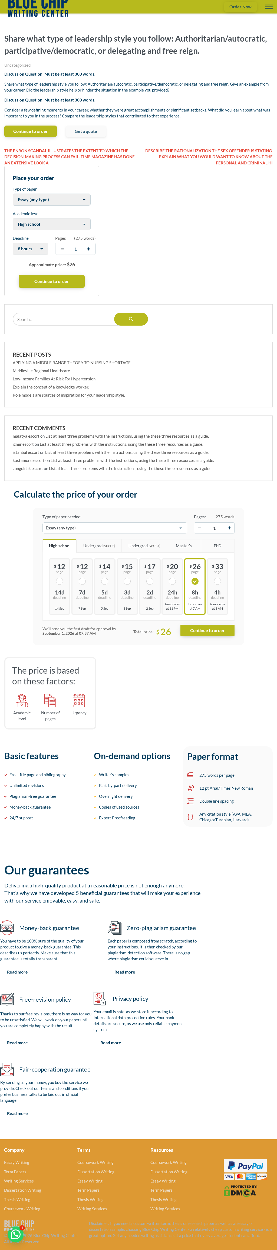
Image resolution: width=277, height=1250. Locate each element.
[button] (16, 1234)
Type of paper (25, 189)
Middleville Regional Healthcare (41, 370)
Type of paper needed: (61, 516)
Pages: (200, 516)
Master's (184, 545)
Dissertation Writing (22, 1190)
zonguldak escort (28, 468)
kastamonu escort (29, 460)
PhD (217, 545)
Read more (17, 971)
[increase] (88, 249)
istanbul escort (26, 452)
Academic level (26, 213)
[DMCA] (240, 1190)
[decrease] (62, 249)
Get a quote (86, 131)
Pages (60, 238)
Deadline (21, 238)
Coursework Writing (22, 1208)
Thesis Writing (17, 1199)
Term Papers (15, 1171)
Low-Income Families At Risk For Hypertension (54, 378)
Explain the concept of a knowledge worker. (51, 386)
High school (60, 545)
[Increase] (229, 528)
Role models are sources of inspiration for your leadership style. (69, 395)
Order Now (240, 6)
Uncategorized (17, 65)
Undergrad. (99, 545)
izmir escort (23, 444)
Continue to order (30, 131)
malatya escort (26, 436)
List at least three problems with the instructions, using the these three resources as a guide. (127, 436)
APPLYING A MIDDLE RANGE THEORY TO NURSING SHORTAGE (72, 362)
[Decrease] (199, 528)
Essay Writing (16, 1162)
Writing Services (19, 1180)
